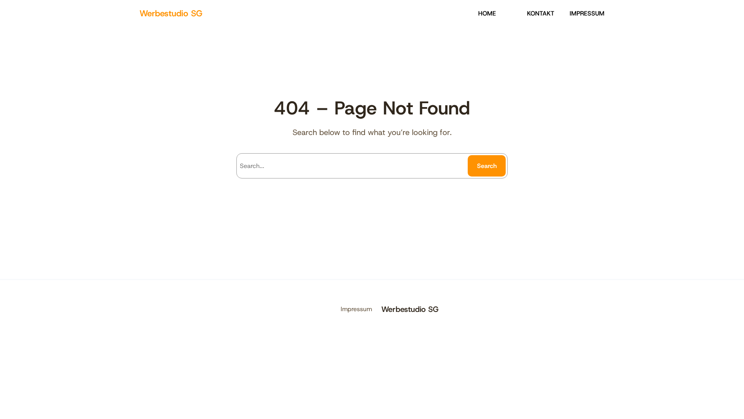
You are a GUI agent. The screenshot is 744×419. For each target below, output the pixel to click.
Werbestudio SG (171, 13)
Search (487, 166)
